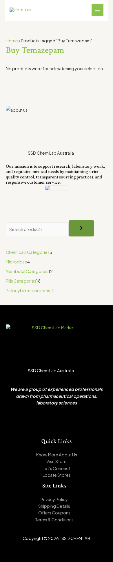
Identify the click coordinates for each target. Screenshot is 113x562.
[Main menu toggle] (98, 10)
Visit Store (56, 461)
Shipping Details (54, 506)
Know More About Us (56, 454)
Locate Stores (57, 475)
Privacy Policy (54, 499)
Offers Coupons (54, 512)
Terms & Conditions (54, 519)
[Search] (81, 228)
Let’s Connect (56, 468)
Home (12, 40)
